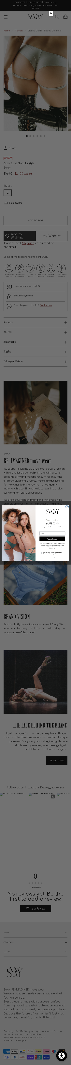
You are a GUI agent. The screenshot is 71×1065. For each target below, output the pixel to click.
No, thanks (52, 557)
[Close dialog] (66, 506)
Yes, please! (52, 538)
